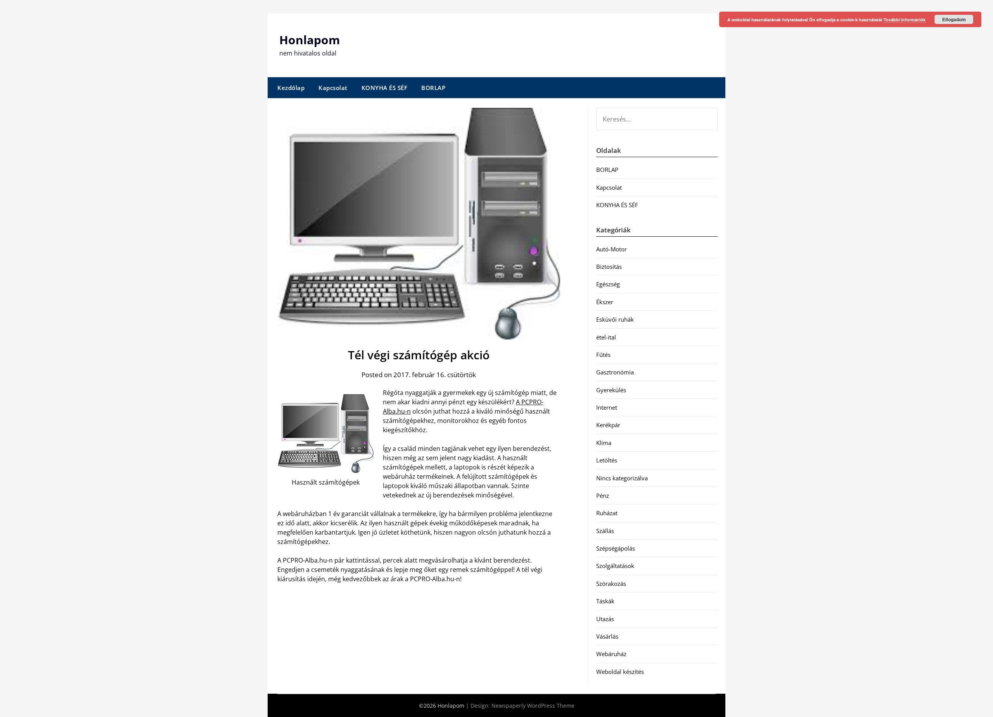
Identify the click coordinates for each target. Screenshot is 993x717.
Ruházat (607, 513)
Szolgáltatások (615, 566)
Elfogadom (954, 19)
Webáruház (611, 654)
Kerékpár (608, 425)
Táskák (605, 601)
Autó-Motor (611, 249)
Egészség (608, 284)
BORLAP (433, 88)
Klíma (603, 443)
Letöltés (606, 460)
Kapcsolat (333, 88)
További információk (905, 20)
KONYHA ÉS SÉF (385, 88)
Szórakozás (611, 583)
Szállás (605, 531)
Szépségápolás (615, 548)
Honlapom (309, 40)
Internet (606, 407)
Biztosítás (609, 266)
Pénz (602, 495)
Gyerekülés (611, 390)
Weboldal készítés (620, 671)
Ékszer (604, 302)
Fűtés (603, 354)
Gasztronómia (615, 372)
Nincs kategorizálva (622, 478)
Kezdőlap (290, 88)
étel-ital (606, 337)
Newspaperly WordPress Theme (532, 705)
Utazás (605, 619)
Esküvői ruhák (615, 319)
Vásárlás (607, 636)
